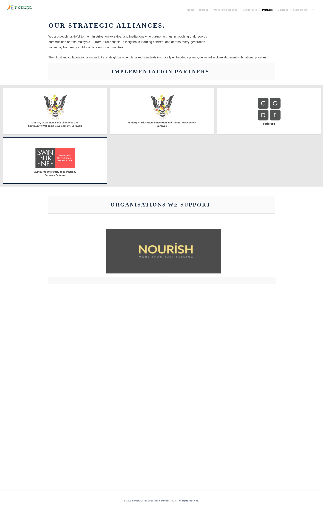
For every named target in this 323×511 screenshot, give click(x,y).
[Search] (313, 10)
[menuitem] (190, 10)
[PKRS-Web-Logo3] (20, 8)
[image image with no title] (163, 256)
